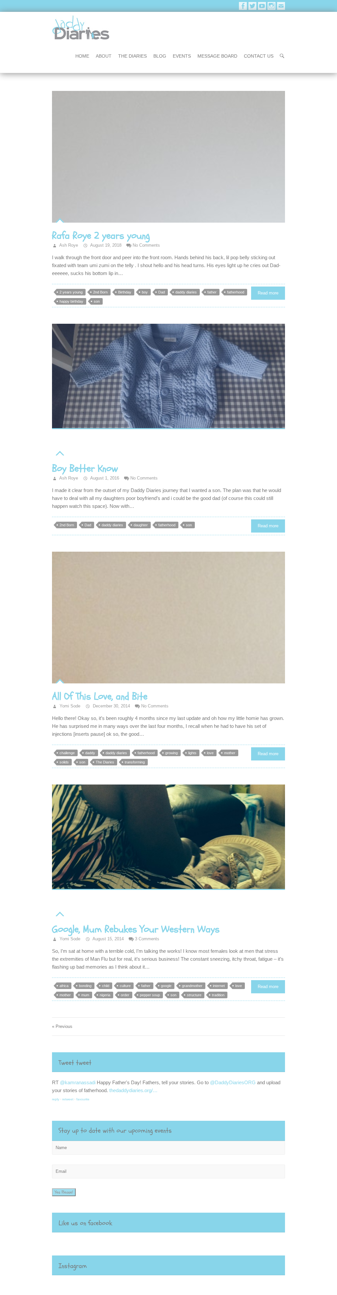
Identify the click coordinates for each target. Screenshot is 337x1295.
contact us (258, 56)
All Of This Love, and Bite (99, 696)
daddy (90, 753)
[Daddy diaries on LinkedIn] (271, 6)
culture (125, 986)
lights (192, 753)
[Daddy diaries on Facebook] (243, 6)
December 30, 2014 (110, 705)
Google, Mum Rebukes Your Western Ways (136, 929)
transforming (135, 762)
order (125, 995)
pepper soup (150, 995)
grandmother (192, 986)
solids (64, 762)
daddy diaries (186, 292)
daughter (141, 525)
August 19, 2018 (105, 245)
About (104, 56)
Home (82, 56)
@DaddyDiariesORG (149, 1082)
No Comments (146, 245)
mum (85, 995)
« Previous (62, 1026)
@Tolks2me (85, 1082)
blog (159, 56)
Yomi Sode (69, 705)
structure (194, 995)
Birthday (124, 292)
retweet (80, 1099)
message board (217, 56)
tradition (218, 995)
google (166, 986)
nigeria (105, 995)
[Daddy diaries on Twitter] (252, 6)
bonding (85, 986)
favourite (95, 1099)
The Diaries (132, 56)
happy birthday (71, 301)
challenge (67, 753)
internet (219, 986)
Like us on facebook (85, 1223)
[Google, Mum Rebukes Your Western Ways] (168, 837)
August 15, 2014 (107, 938)
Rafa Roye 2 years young (101, 235)
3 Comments (147, 938)
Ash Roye (68, 245)
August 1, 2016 (104, 478)
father (212, 292)
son (97, 301)
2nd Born (100, 292)
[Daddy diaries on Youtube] (262, 6)
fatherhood (235, 292)
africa (64, 986)
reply (68, 1099)
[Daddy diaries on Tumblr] (281, 6)
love (210, 753)
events (182, 56)
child (105, 986)
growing (171, 753)
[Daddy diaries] (81, 27)
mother (229, 753)
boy (145, 292)
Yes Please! (64, 1192)
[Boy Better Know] (168, 376)
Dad (161, 292)
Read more (268, 292)
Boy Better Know (85, 468)
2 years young (71, 292)
